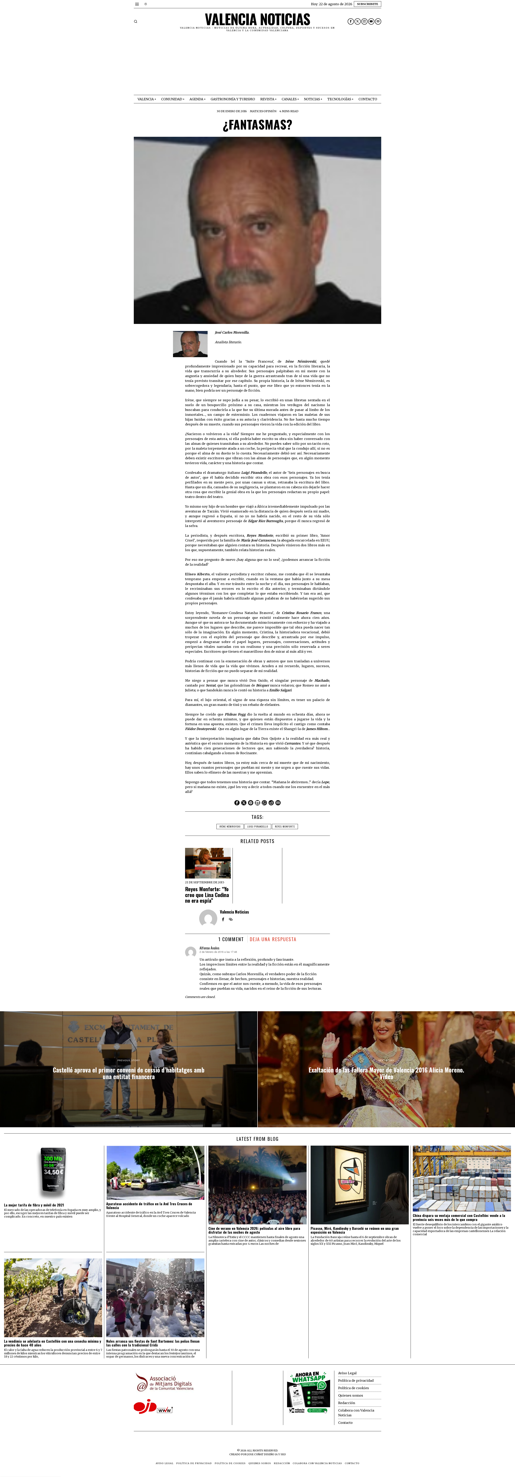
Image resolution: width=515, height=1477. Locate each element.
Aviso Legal (347, 1373)
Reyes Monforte (285, 826)
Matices (256, 111)
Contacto (345, 1423)
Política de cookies (353, 1388)
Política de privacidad (356, 1380)
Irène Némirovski (230, 826)
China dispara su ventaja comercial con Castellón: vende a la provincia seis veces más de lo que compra (459, 1217)
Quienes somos (350, 1395)
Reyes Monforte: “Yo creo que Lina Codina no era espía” (207, 894)
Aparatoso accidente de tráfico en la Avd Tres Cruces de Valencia (149, 1206)
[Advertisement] (257, 64)
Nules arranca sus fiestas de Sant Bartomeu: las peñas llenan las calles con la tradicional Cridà (153, 1343)
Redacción (346, 1403)
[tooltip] (351, 21)
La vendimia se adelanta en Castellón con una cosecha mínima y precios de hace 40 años (52, 1343)
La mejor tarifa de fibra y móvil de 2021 (34, 1205)
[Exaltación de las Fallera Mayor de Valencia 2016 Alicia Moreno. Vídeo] (386, 1069)
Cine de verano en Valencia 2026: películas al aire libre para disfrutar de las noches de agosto (254, 1230)
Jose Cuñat (255, 1454)
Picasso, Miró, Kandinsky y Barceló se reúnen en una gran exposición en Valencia (355, 1230)
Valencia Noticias (234, 912)
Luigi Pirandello (257, 826)
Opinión (270, 111)
